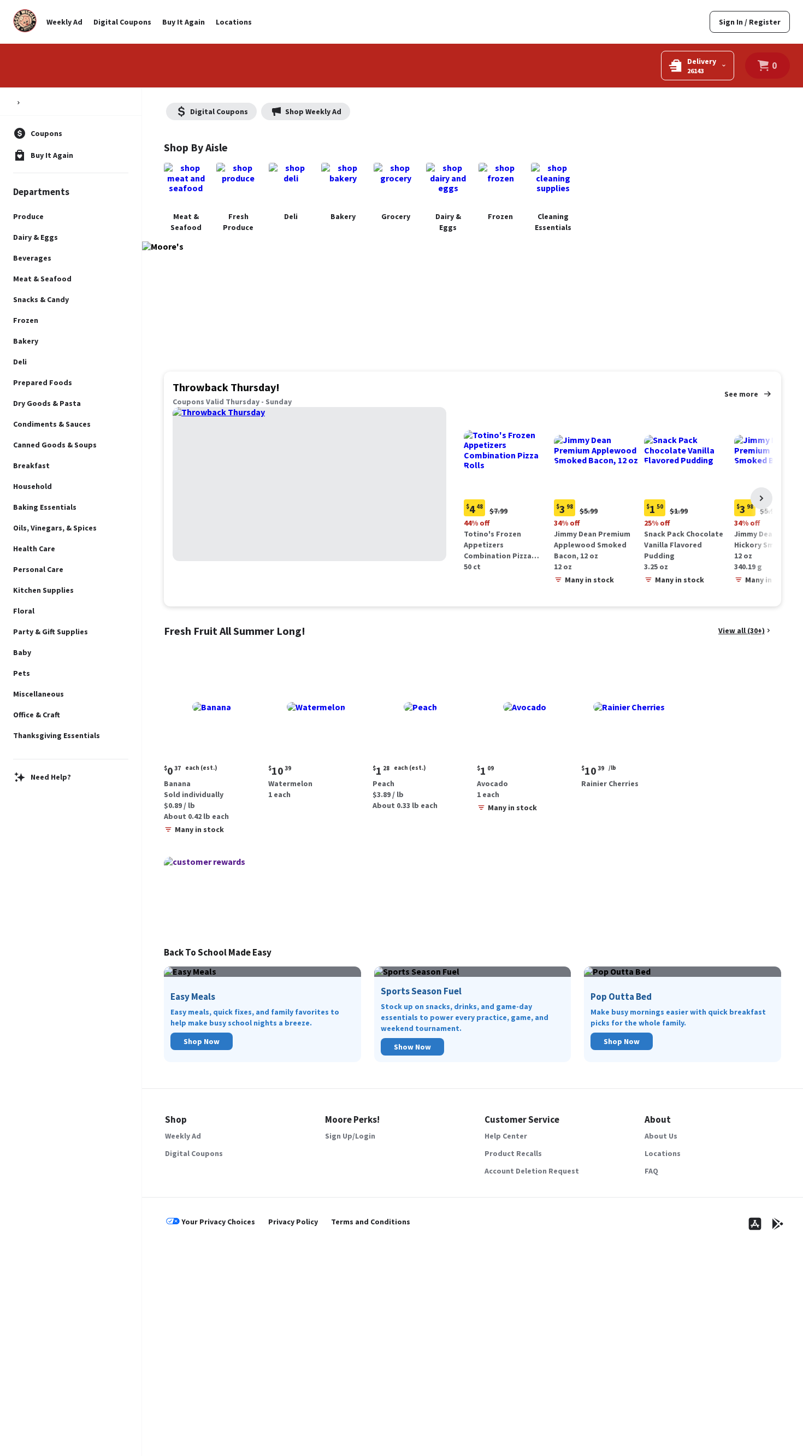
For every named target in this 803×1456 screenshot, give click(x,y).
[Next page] (761, 498)
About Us (661, 1136)
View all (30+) (741, 630)
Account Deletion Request (532, 1171)
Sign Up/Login (350, 1136)
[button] (507, 490)
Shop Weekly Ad (313, 111)
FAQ (651, 1171)
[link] (750, 22)
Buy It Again (183, 22)
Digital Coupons (122, 22)
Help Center (506, 1136)
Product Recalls (513, 1153)
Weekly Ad (64, 22)
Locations (234, 22)
